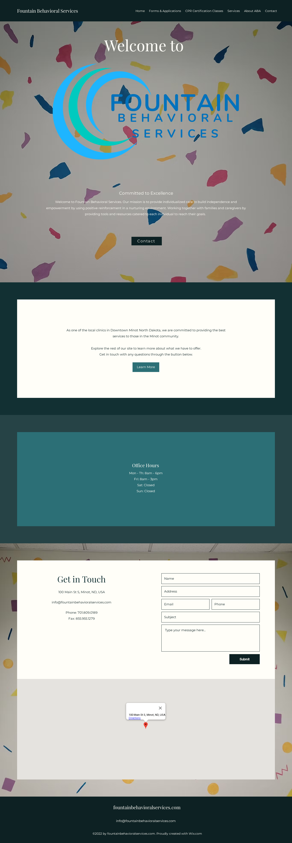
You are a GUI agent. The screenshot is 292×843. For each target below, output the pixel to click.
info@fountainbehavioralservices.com (81, 602)
